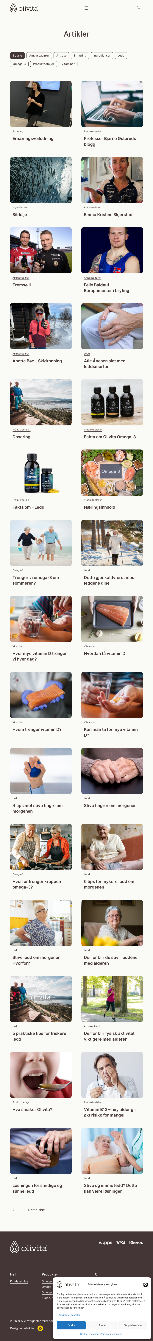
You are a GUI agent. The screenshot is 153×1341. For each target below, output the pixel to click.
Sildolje (20, 214)
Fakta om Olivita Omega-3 (110, 436)
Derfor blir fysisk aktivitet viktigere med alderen (109, 1036)
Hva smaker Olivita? (32, 1109)
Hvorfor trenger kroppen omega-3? (37, 884)
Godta (71, 1325)
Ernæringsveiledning (33, 138)
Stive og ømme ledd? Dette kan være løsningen (110, 1188)
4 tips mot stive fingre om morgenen (38, 808)
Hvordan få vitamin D (104, 653)
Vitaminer (68, 64)
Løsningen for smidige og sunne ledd (37, 1188)
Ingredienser (101, 55)
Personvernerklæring (111, 1334)
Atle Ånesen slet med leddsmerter (105, 363)
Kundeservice (19, 1281)
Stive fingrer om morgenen (110, 805)
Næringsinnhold (99, 507)
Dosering (21, 436)
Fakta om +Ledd (28, 507)
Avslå (102, 1325)
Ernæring (80, 55)
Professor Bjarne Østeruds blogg (110, 141)
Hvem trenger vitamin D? (37, 729)
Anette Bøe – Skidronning (37, 360)
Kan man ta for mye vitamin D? (111, 732)
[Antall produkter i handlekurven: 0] (139, 8)
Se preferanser (133, 1325)
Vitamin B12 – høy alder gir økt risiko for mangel (110, 1112)
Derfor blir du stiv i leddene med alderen (111, 960)
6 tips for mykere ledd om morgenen (109, 884)
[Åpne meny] (86, 8)
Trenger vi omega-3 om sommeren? (36, 580)
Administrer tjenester (69, 1315)
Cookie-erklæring (89, 1334)
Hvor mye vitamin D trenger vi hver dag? (40, 656)
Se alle (17, 55)
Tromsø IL (22, 284)
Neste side (36, 1210)
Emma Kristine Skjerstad (108, 214)
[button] (145, 1285)
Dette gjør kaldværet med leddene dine (109, 580)
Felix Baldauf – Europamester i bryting (106, 287)
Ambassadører (39, 55)
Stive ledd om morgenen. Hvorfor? (37, 960)
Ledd (121, 55)
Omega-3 (19, 64)
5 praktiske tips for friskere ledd (39, 1036)
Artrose (61, 55)
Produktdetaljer (43, 64)
